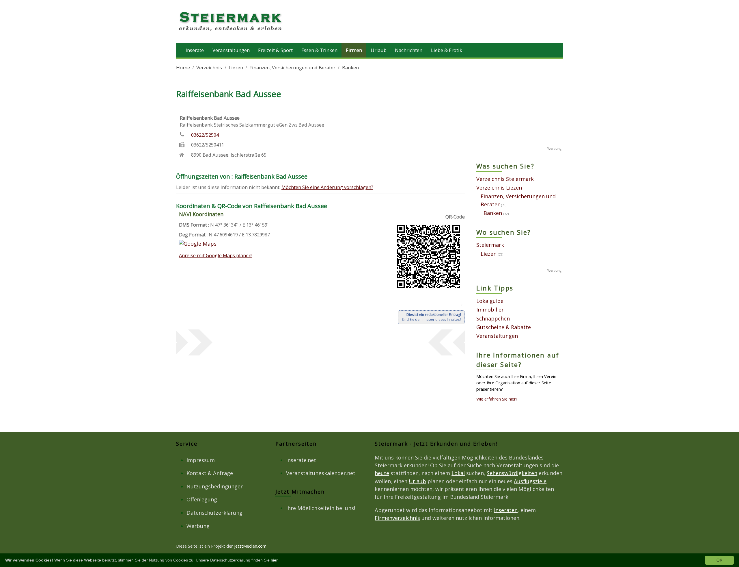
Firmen (354, 50)
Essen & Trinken (319, 50)
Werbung (198, 525)
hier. (275, 560)
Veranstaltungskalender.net (320, 473)
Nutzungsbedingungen (215, 486)
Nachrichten (408, 50)
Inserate (195, 50)
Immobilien (490, 309)
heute (382, 473)
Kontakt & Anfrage (209, 473)
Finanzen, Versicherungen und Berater (292, 67)
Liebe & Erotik (446, 50)
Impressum (200, 460)
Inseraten (506, 510)
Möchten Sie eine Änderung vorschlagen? (327, 187)
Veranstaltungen (231, 50)
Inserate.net (301, 460)
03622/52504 (205, 134)
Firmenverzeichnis (397, 517)
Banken (350, 67)
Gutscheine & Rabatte (503, 327)
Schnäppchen (493, 318)
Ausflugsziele (530, 481)
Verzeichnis (209, 67)
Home (183, 67)
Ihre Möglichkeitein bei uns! (320, 508)
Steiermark (490, 244)
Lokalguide (489, 300)
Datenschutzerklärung (214, 512)
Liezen (236, 67)
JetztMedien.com (250, 546)
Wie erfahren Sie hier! (496, 399)
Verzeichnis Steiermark (505, 178)
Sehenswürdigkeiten (512, 473)
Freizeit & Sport (275, 50)
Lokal (458, 473)
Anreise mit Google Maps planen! (215, 255)
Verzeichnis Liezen (499, 187)
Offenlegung (201, 499)
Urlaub (379, 50)
